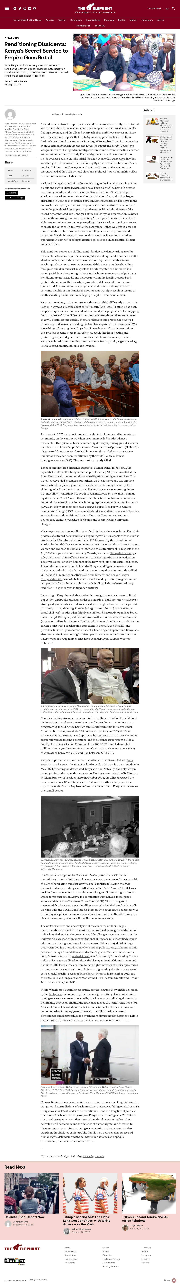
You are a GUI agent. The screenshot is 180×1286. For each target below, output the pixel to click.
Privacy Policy (170, 1280)
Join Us (160, 20)
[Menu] (7, 8)
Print (10, 175)
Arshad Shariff (81, 956)
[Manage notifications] (174, 1280)
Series (106, 1247)
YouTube (145, 1262)
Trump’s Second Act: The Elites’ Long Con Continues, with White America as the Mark (86, 1220)
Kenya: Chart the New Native (27, 20)
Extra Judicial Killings (14, 197)
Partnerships (70, 1251)
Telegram (26, 181)
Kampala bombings (122, 553)
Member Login (83, 25)
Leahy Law (55, 994)
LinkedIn (26, 175)
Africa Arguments (93, 1156)
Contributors (109, 1262)
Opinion (62, 20)
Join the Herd (154, 8)
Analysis (50, 20)
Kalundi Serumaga (81, 1229)
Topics (106, 1251)
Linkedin (145, 1259)
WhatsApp (13, 181)
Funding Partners (110, 1266)
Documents (147, 20)
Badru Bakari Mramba (93, 973)
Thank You (100, 25)
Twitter (144, 1251)
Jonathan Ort (20, 1221)
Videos (133, 20)
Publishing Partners (111, 1259)
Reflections (76, 20)
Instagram (146, 1255)
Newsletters (70, 1255)
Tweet (11, 170)
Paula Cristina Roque (15, 81)
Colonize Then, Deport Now (24, 1217)
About (67, 1247)
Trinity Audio (67, 114)
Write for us (70, 1262)
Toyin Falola (136, 1225)
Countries (107, 1255)
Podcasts (109, 20)
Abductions (11, 193)
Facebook (26, 170)
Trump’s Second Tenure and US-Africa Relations (145, 1219)
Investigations (93, 20)
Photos (121, 20)
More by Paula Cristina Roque (16, 155)
